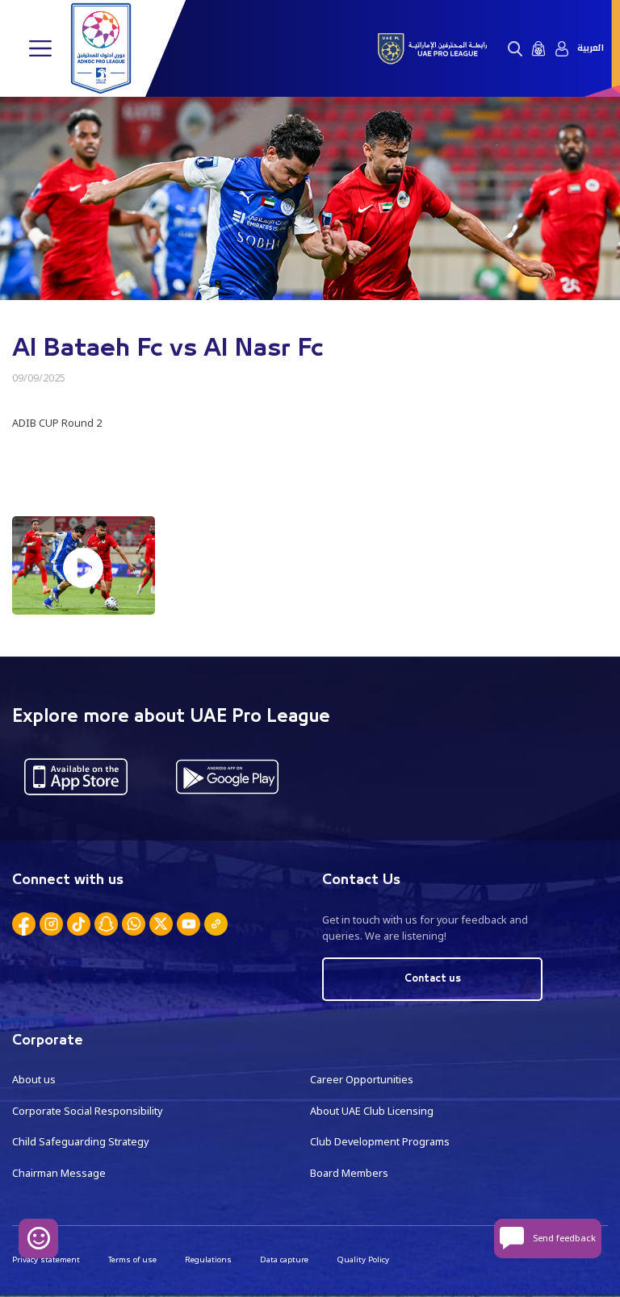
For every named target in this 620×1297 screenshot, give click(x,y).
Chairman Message (59, 1173)
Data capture (284, 1259)
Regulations (208, 1259)
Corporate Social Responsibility (87, 1111)
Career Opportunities (361, 1079)
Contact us (432, 978)
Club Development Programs (380, 1142)
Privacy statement (46, 1259)
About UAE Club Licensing (372, 1111)
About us (34, 1079)
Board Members (349, 1173)
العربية (590, 48)
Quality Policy (363, 1259)
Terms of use (132, 1259)
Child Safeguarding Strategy (80, 1142)
